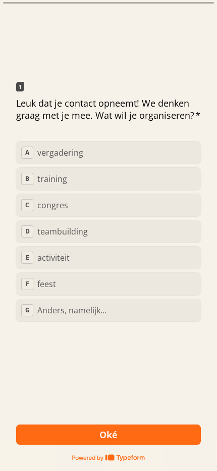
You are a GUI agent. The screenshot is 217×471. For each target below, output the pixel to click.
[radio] (108, 153)
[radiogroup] (108, 231)
